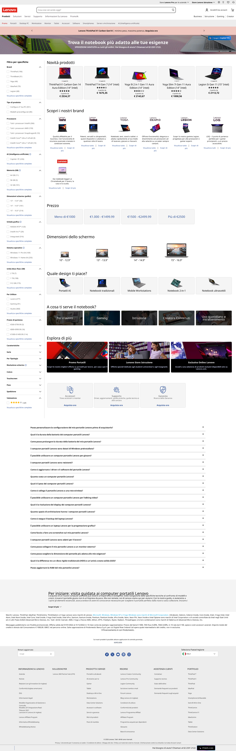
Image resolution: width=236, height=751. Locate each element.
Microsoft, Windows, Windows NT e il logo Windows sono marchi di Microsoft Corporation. (131, 615)
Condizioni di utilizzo (127, 703)
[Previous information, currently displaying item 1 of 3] (31, 30)
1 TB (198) (8, 278)
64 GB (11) (8, 175)
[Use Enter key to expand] (228, 10)
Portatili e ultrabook (94, 674)
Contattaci (158, 674)
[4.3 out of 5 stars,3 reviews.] (102, 87)
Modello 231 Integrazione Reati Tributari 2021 (30, 708)
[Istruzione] (215, 16)
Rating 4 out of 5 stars (8, 403)
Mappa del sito (108, 743)
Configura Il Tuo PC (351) (8, 107)
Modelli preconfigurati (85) (8, 112)
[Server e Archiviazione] (116, 23)
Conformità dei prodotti (129, 707)
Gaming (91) (8, 304)
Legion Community (127, 684)
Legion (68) (8, 91)
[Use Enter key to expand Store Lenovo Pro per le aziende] (188, 2)
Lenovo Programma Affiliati (130, 712)
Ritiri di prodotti (92, 717)
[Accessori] (70, 23)
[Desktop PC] (29, 23)
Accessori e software (94, 707)
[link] (223, 3)
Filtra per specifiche (17, 62)
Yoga (190, 693)
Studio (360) (8, 309)
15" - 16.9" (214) (8, 210)
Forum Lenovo (125, 693)
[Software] (81, 23)
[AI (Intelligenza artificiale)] (140, 23)
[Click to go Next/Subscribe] (50, 654)
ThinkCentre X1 (193, 712)
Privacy (57, 743)
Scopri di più (225, 148)
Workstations (91, 698)
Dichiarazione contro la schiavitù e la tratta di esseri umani (161, 743)
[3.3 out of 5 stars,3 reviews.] (139, 90)
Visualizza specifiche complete (19, 96)
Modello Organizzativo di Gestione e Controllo (32, 704)
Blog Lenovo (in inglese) (129, 698)
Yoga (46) (8, 81)
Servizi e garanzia (93, 712)
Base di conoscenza (127, 731)
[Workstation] (42, 23)
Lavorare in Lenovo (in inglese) (30, 712)
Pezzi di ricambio (93, 722)
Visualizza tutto (56, 148)
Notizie (21, 679)
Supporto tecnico (160, 679)
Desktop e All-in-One (94, 693)
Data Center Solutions (95, 703)
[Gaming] (225, 16)
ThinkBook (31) (8, 76)
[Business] (202, 16)
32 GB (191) (8, 185)
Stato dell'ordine (160, 684)
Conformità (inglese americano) (30, 688)
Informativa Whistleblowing (29, 722)
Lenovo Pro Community (129, 679)
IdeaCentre (192, 717)
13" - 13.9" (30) (8, 201)
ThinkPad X (192, 679)
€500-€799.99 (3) (8, 324)
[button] (219, 2)
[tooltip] (30, 154)
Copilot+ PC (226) (8, 159)
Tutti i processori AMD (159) (8, 128)
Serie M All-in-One (194, 703)
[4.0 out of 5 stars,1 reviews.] (176, 90)
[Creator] (235, 16)
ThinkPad (191, 684)
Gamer (89, 684)
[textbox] (200, 654)
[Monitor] (52, 23)
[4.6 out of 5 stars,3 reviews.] (213, 87)
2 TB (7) (8, 273)
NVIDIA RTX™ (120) (8, 227)
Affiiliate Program (126, 717)
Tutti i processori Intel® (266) (8, 123)
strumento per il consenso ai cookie (74, 743)
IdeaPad (191, 688)
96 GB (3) (8, 180)
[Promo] (8, 23)
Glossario (123, 727)
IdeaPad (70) (8, 86)
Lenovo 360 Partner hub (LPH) (64, 674)
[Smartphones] (95, 23)
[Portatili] (17, 23)
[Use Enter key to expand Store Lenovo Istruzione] (214, 2)
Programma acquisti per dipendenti (133, 722)
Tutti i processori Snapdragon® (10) (8, 133)
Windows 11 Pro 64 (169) (8, 252)
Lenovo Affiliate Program (28, 717)
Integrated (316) (8, 236)
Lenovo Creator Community (130, 674)
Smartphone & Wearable (197, 698)
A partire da (64, 95)
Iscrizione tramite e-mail (129, 688)
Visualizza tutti (210, 148)
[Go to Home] (9, 10)
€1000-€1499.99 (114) (8, 334)
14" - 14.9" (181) (8, 206)
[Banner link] (118, 31)
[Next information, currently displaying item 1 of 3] (204, 30)
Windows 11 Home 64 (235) (8, 257)
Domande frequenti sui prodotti (166, 688)
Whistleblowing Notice (27, 727)
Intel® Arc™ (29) (8, 231)
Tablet (89, 688)
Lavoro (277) (8, 299)
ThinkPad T (192, 674)
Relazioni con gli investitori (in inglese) (33, 684)
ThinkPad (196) (8, 71)
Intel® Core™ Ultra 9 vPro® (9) (8, 138)
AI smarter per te (93, 679)
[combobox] (104, 10)
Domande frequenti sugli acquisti (166, 693)
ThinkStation (192, 727)
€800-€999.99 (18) (8, 329)
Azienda (22, 674)
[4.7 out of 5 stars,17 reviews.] (64, 90)
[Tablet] (60, 23)
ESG (20, 693)
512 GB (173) (8, 283)
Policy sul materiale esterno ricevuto (127, 743)
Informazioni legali (26, 698)
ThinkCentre (192, 707)
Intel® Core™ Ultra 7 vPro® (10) (8, 143)
